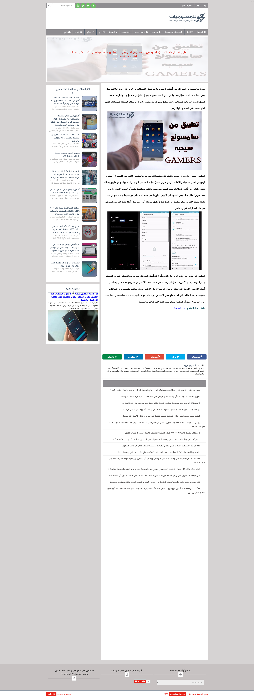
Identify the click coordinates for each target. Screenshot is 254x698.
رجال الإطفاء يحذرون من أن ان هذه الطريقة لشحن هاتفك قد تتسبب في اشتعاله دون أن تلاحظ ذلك (154, 475)
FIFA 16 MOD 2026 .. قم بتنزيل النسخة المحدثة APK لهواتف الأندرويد (65, 137)
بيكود (50, 694)
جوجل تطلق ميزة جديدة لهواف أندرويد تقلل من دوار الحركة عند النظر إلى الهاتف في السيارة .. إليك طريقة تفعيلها (157, 424)
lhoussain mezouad (126, 56)
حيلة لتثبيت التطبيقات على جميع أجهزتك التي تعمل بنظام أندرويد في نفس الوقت (161, 409)
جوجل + (153, 357)
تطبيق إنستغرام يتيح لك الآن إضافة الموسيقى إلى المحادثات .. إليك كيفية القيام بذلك (160, 396)
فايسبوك (125, 32)
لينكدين (132, 357)
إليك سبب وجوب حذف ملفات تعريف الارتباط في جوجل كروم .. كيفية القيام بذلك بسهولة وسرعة (155, 482)
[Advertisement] (102, 18)
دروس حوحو (140, 32)
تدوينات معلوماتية (173, 32)
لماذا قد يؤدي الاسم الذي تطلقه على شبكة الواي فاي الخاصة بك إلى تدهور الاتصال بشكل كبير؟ (155, 390)
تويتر (174, 357)
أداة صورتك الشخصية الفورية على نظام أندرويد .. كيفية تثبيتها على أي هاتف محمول (161, 445)
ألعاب (77, 32)
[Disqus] (154, 538)
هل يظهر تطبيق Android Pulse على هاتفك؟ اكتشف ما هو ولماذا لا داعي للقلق (162, 432)
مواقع (89, 32)
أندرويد (155, 32)
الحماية (112, 32)
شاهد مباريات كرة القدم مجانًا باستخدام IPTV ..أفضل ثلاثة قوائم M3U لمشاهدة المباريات (65, 174)
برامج (66, 32)
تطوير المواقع (187, 5)
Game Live (179, 308)
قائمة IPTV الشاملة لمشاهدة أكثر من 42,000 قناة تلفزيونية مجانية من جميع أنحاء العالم (65, 100)
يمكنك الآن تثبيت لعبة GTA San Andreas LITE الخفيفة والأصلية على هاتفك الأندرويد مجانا (65, 210)
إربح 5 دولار (201, 5)
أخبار (188, 32)
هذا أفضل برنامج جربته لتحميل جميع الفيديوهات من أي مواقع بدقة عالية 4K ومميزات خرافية (65, 247)
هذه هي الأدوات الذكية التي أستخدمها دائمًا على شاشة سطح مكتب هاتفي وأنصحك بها (159, 452)
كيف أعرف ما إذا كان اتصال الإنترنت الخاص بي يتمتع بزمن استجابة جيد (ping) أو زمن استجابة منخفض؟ (153, 469)
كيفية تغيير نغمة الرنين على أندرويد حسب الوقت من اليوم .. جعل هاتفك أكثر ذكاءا (161, 416)
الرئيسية (200, 32)
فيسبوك (196, 357)
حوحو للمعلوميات (177, 694)
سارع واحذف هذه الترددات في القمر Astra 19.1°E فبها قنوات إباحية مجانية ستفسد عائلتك (66, 229)
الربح (101, 32)
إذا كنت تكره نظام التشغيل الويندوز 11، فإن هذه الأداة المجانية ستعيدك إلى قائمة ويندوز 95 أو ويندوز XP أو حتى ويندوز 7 (156, 490)
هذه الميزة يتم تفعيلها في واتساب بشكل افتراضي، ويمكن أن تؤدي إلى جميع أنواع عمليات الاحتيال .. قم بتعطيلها (156, 460)
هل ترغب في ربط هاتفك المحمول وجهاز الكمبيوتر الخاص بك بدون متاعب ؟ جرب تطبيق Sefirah (156, 439)
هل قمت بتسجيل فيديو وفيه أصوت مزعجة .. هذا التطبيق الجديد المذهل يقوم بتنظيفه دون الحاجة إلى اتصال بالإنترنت (74, 296)
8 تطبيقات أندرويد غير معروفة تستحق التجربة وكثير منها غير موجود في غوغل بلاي (161, 403)
